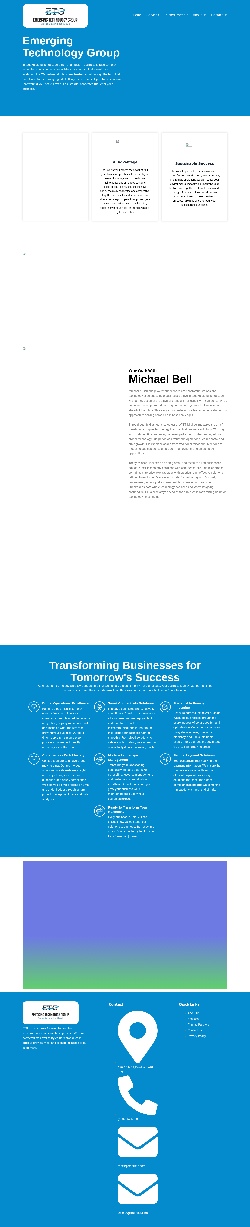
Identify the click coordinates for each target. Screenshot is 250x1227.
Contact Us (219, 15)
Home (137, 15)
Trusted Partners (176, 15)
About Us (199, 15)
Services (152, 15)
